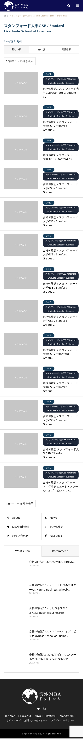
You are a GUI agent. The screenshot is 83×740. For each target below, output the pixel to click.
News (53, 517)
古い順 (41, 49)
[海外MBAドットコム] (16, 5)
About (16, 517)
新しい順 (16, 49)
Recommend (60, 551)
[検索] (68, 5)
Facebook (56, 535)
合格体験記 (56, 526)
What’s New (22, 551)
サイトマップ (13, 720)
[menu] (77, 5)
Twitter (38, 708)
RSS (44, 708)
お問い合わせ (20, 535)
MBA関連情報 (20, 526)
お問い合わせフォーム (35, 720)
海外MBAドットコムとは (18, 715)
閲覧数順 (66, 49)
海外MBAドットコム (33, 733)
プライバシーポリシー (62, 720)
